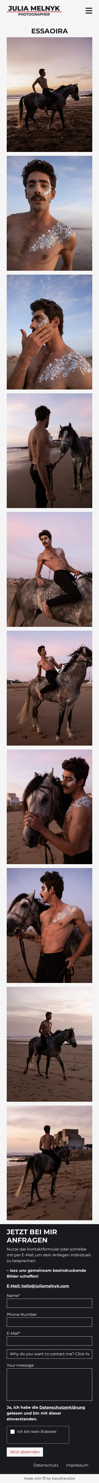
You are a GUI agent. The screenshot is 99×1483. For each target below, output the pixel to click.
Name (13, 1295)
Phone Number (22, 1314)
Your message (20, 1365)
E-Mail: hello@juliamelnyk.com (38, 1286)
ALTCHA (60, 1440)
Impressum (77, 1465)
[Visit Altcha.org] (63, 1431)
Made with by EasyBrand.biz (49, 1478)
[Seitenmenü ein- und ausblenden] (89, 11)
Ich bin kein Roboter (36, 1431)
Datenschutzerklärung (62, 1407)
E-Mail (13, 1333)
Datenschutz (45, 1465)
